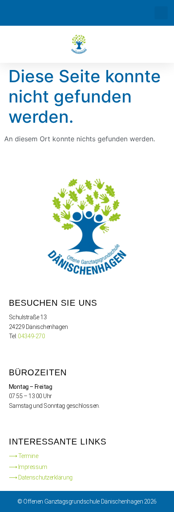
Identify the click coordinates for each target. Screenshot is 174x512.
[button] (161, 12)
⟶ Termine (23, 456)
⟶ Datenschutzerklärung (41, 477)
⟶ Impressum (28, 466)
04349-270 (31, 336)
